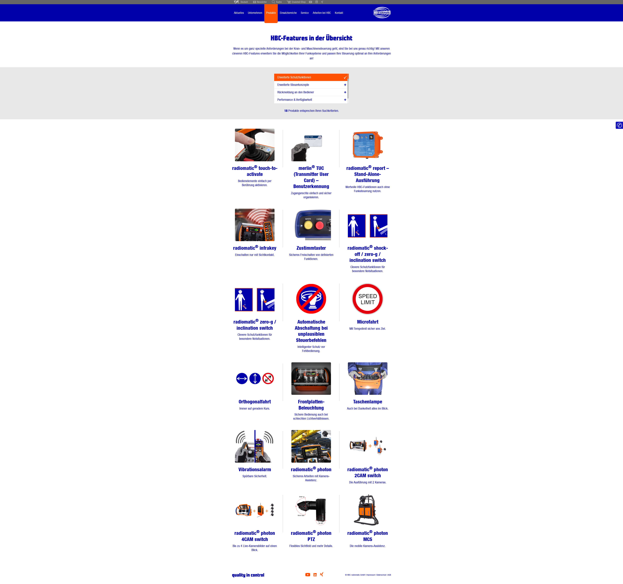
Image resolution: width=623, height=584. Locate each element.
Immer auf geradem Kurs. (255, 404)
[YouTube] (307, 575)
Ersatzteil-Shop (299, 1)
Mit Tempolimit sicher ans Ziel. (367, 325)
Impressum (370, 575)
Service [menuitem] (305, 12)
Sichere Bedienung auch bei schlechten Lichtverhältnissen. (311, 409)
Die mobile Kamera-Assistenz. (367, 538)
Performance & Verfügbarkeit (294, 100)
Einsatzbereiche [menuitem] (288, 12)
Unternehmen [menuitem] (255, 12)
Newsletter (262, 1)
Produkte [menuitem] (271, 12)
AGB (389, 575)
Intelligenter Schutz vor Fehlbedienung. (311, 336)
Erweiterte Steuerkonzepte (293, 85)
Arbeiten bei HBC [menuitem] (322, 12)
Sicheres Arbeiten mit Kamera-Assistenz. (311, 474)
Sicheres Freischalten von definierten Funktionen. (311, 253)
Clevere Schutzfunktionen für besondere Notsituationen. (368, 258)
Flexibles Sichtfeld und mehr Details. (311, 538)
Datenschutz (381, 575)
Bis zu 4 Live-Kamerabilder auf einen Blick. (255, 540)
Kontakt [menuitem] (339, 12)
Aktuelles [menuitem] (239, 12)
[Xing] (321, 575)
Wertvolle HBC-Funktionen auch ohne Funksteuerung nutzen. (367, 178)
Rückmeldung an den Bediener (295, 92)
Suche (279, 1)
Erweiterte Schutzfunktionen (294, 77)
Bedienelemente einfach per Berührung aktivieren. (254, 175)
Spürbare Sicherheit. (254, 472)
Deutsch (244, 1)
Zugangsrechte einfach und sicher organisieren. (311, 181)
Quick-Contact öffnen (619, 125)
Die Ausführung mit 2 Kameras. (367, 475)
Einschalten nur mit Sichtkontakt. (254, 250)
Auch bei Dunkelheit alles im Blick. (367, 404)
